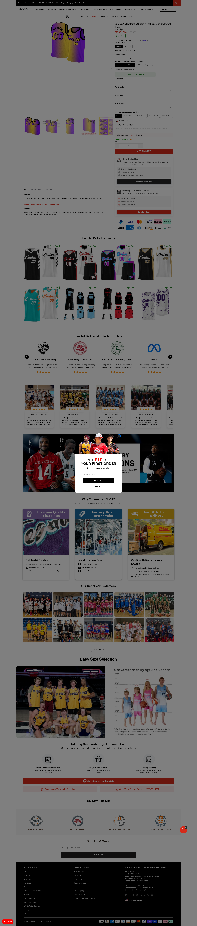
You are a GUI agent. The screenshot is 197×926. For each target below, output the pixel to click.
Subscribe (98, 480)
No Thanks (98, 486)
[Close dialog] (119, 436)
